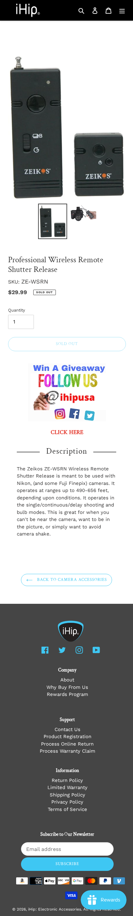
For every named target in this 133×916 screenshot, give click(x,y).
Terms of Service (67, 809)
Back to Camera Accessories (71, 580)
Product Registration (67, 736)
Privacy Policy (67, 802)
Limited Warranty (67, 787)
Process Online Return (67, 744)
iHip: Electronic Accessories (54, 909)
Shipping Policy (67, 795)
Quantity (16, 310)
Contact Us (67, 729)
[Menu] (122, 10)
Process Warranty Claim (67, 751)
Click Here (67, 433)
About (67, 680)
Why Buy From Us (67, 687)
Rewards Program (67, 694)
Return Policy (67, 780)
